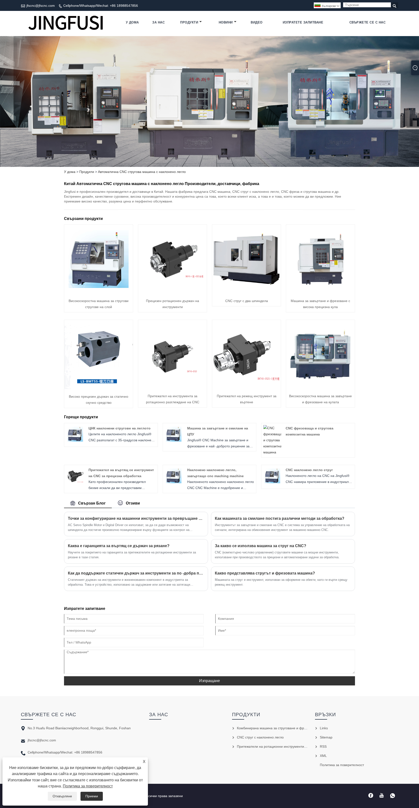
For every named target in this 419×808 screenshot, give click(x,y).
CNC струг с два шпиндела (246, 301)
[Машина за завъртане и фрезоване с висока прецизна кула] (320, 292)
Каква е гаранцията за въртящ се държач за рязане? (118, 546)
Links (324, 728)
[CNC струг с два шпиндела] (246, 292)
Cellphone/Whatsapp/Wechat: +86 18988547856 (100, 6)
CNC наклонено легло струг (309, 470)
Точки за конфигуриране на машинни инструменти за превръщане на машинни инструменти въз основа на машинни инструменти (136, 518)
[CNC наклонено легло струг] (272, 483)
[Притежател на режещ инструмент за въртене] (246, 387)
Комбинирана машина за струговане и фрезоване (277, 728)
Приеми (91, 796)
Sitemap (326, 737)
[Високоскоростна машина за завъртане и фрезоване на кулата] (320, 387)
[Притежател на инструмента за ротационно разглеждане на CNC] (172, 387)
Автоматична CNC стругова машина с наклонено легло (142, 172)
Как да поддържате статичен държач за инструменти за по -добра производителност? (136, 573)
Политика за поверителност (88, 786)
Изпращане (209, 681)
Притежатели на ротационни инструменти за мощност (280, 746)
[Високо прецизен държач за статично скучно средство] (98, 388)
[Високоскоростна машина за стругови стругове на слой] (98, 292)
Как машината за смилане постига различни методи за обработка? (279, 518)
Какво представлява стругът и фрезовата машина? (265, 573)
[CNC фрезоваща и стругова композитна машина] (272, 452)
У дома (132, 22)
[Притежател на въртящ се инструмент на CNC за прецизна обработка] (75, 483)
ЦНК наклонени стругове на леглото (120, 428)
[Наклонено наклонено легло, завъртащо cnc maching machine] (174, 483)
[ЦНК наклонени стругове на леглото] (75, 442)
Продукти (189, 22)
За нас (158, 22)
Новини (226, 22)
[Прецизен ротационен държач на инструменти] (172, 292)
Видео (257, 22)
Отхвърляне (62, 796)
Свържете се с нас (367, 22)
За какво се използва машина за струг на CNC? (260, 546)
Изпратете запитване (303, 22)
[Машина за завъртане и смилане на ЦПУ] (174, 442)
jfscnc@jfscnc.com (40, 6)
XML (323, 756)
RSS (323, 746)
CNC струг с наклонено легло (260, 737)
